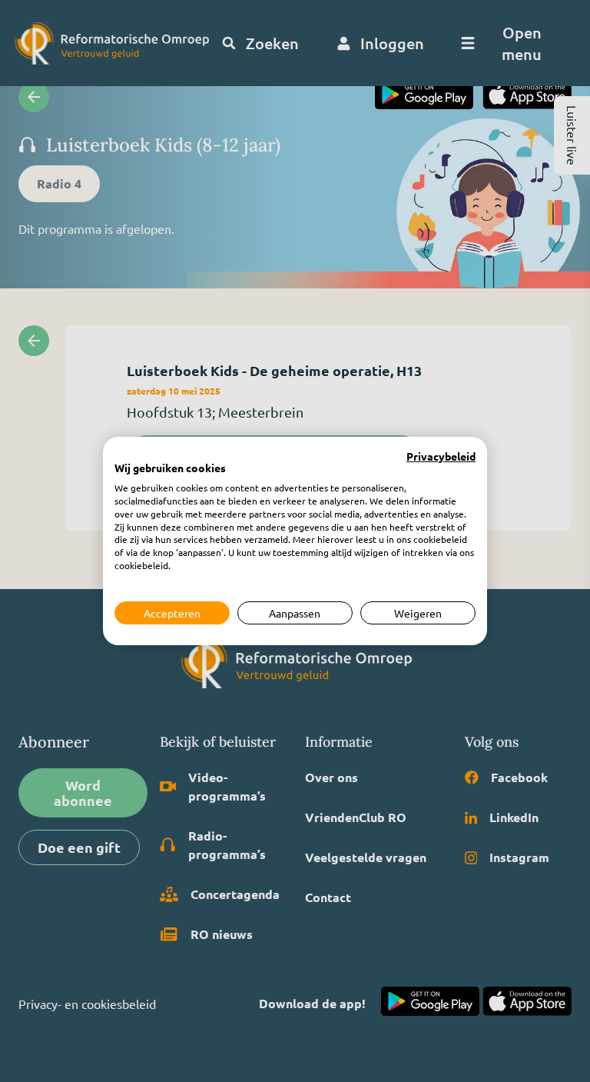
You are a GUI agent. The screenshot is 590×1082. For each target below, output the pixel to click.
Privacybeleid (441, 456)
